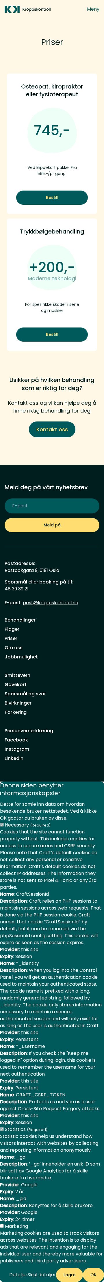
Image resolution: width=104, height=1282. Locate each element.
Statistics (26, 1129)
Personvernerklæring (29, 730)
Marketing (16, 1226)
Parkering (16, 712)
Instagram (17, 749)
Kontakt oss (52, 429)
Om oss (14, 647)
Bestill (52, 197)
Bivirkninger (18, 703)
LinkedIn (14, 758)
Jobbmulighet (21, 657)
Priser (11, 638)
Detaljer (18, 1274)
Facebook (16, 740)
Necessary (28, 825)
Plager (12, 629)
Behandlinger (20, 620)
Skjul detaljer (41, 1274)
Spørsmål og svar (25, 693)
